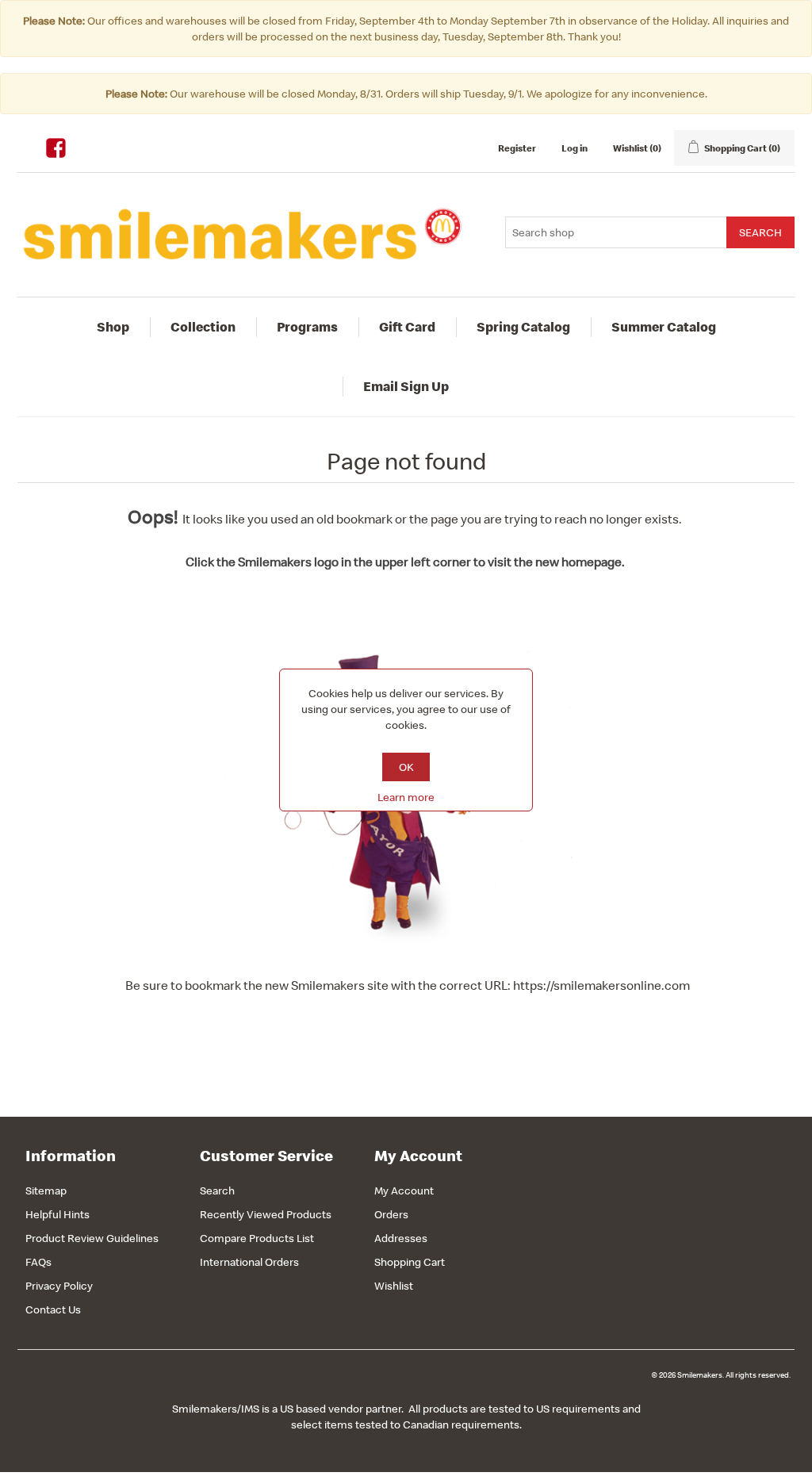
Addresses (400, 1238)
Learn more (406, 797)
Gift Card (407, 326)
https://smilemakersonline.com (601, 985)
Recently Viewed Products (265, 1214)
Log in (574, 148)
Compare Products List (257, 1238)
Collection (203, 326)
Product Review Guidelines (92, 1238)
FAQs (38, 1262)
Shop (113, 326)
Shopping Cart (409, 1262)
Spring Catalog (523, 326)
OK (406, 767)
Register (517, 148)
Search (217, 1190)
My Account (404, 1190)
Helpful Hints (57, 1214)
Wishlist (393, 1286)
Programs (307, 326)
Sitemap (46, 1190)
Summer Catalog (663, 326)
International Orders (249, 1262)
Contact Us (53, 1309)
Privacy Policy (59, 1286)
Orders (391, 1214)
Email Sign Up (406, 386)
